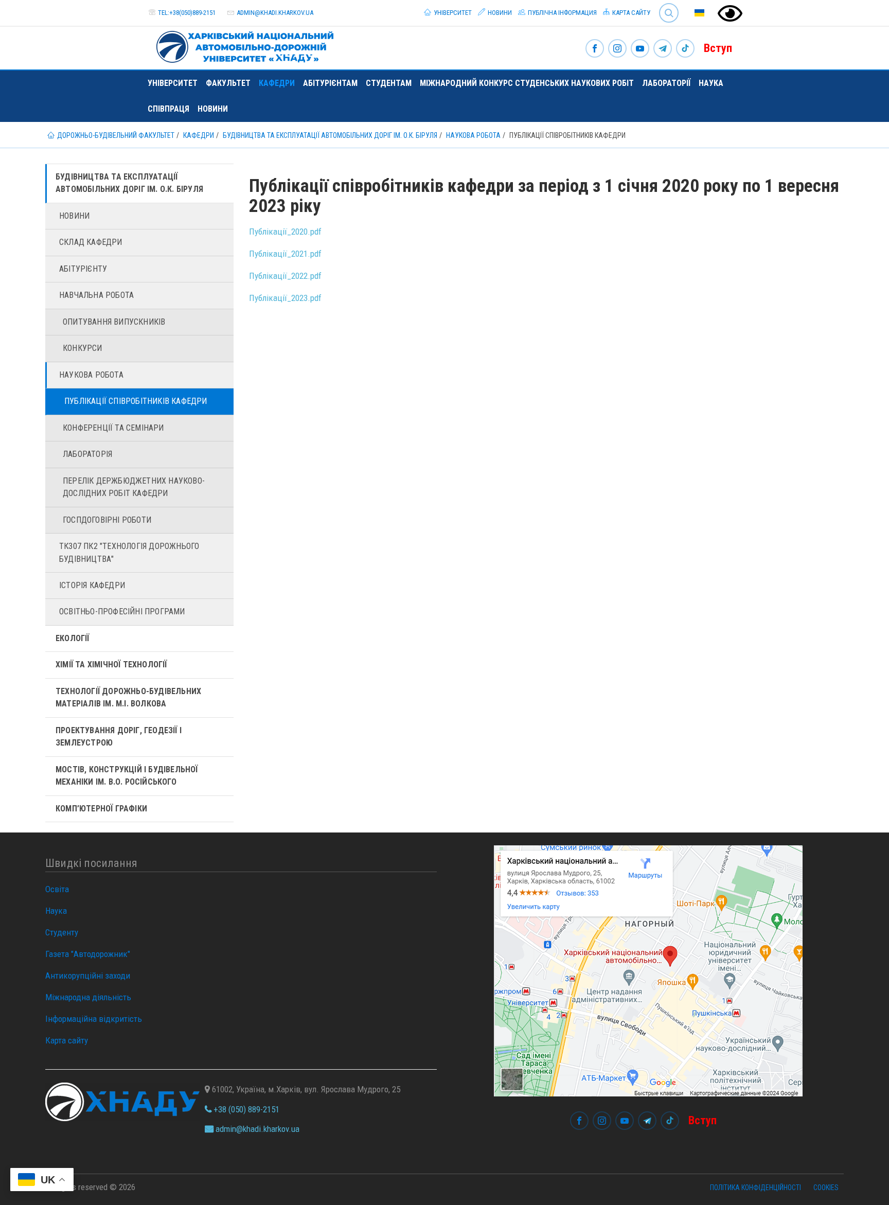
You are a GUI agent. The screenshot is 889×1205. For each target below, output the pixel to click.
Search (664, 5)
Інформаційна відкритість (93, 1019)
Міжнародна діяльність (88, 997)
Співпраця (168, 109)
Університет (452, 12)
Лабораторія (87, 454)
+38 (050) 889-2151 (245, 1109)
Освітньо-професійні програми (122, 611)
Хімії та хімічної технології (111, 664)
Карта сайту (630, 12)
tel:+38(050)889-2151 (187, 12)
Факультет (228, 83)
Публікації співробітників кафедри (135, 401)
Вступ (718, 48)
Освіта (57, 889)
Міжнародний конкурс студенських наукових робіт (527, 83)
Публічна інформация (561, 12)
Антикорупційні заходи (87, 975)
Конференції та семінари (113, 428)
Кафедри (277, 83)
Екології (73, 638)
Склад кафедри (90, 242)
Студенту (61, 932)
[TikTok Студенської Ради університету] (685, 49)
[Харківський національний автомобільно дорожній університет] (240, 45)
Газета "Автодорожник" (87, 954)
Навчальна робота (96, 295)
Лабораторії (666, 83)
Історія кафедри (92, 585)
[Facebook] (594, 49)
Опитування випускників (114, 322)
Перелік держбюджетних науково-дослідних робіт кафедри (134, 487)
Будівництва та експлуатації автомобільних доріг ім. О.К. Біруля (129, 183)
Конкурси (82, 348)
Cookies (826, 1187)
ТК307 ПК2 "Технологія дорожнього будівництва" (129, 552)
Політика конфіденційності (755, 1187)
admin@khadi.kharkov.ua (275, 12)
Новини (499, 12)
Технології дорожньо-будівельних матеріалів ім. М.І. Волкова (128, 697)
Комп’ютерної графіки (101, 808)
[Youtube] (640, 49)
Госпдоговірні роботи (107, 520)
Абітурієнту (83, 269)
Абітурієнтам (330, 83)
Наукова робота (91, 375)
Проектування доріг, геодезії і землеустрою (119, 736)
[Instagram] (617, 49)
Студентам (389, 83)
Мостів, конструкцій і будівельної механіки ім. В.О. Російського (127, 776)
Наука (711, 83)
